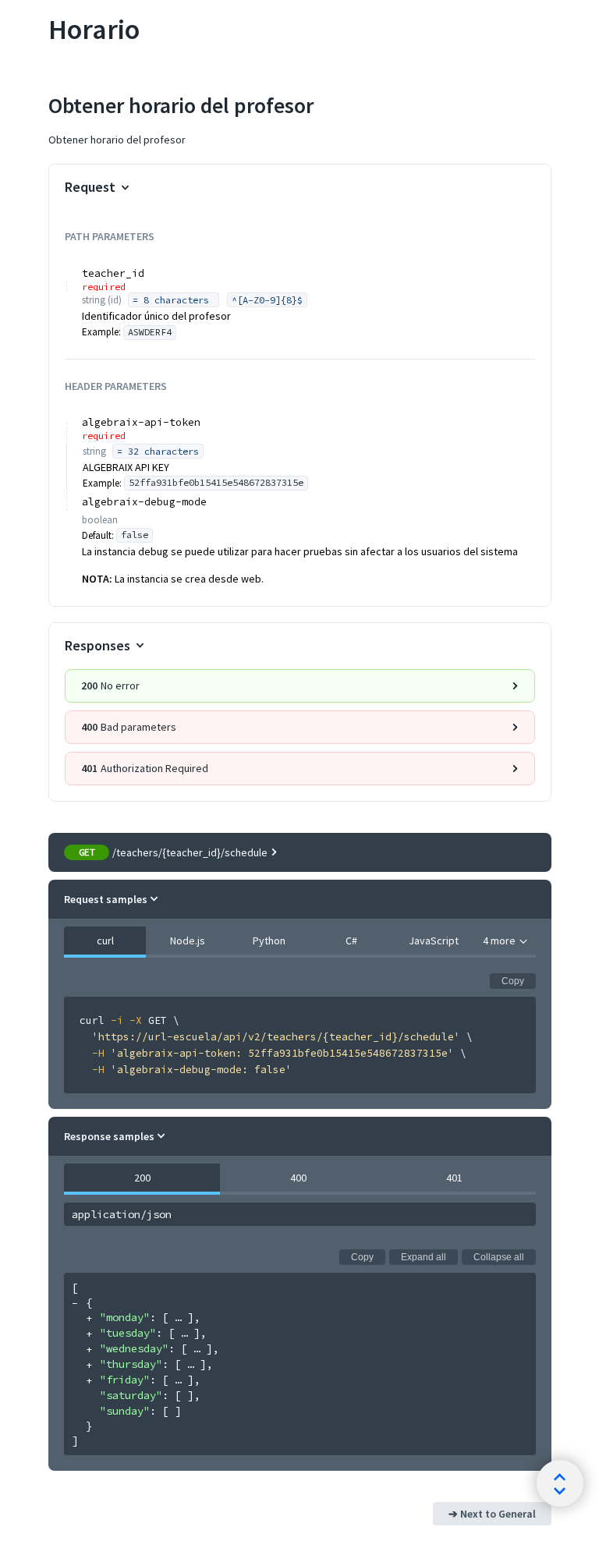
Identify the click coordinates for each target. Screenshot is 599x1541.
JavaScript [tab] (434, 940)
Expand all (423, 1257)
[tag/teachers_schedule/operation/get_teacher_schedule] (39, 101)
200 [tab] (141, 1178)
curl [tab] (104, 940)
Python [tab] (269, 940)
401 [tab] (453, 1178)
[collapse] (74, 1303)
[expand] (88, 1318)
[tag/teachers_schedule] (39, 23)
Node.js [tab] (186, 940)
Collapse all (498, 1257)
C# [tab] (351, 940)
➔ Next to (492, 1514)
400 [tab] (297, 1178)
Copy (513, 981)
